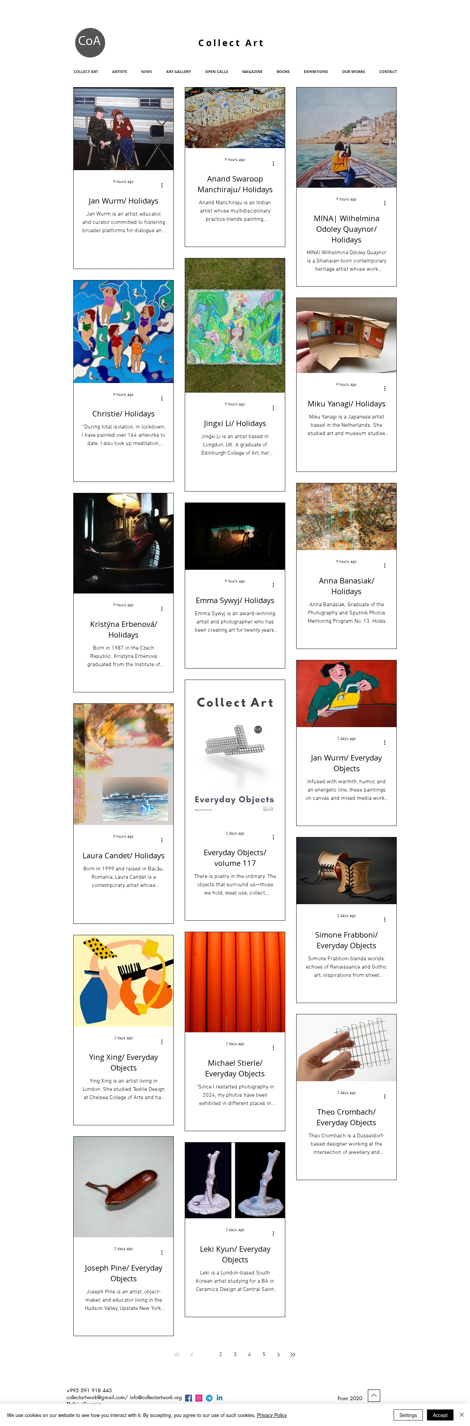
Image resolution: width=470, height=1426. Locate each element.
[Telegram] (209, 1398)
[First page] (177, 1354)
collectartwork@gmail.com (95, 1397)
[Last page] (293, 1354)
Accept (440, 1415)
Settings (408, 1415)
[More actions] (164, 185)
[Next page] (278, 1354)
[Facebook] (188, 1398)
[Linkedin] (219, 1398)
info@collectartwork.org (156, 1397)
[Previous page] (191, 1354)
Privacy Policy (272, 1415)
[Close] (462, 1414)
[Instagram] (198, 1398)
